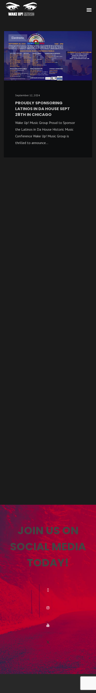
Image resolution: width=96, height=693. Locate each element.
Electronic (18, 38)
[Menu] (89, 9)
